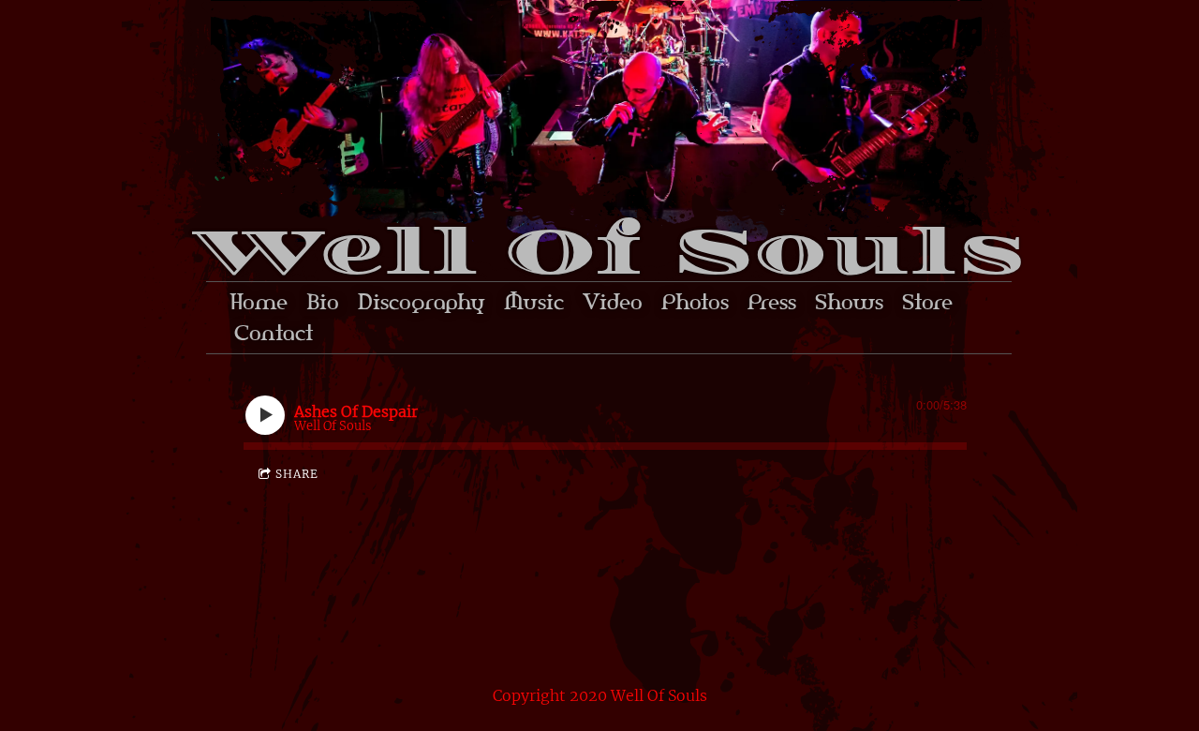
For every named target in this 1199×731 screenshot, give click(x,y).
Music (534, 302)
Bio (322, 302)
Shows (849, 302)
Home (258, 302)
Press (772, 302)
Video (613, 302)
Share (296, 474)
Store (927, 302)
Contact (273, 333)
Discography (421, 302)
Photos (695, 302)
